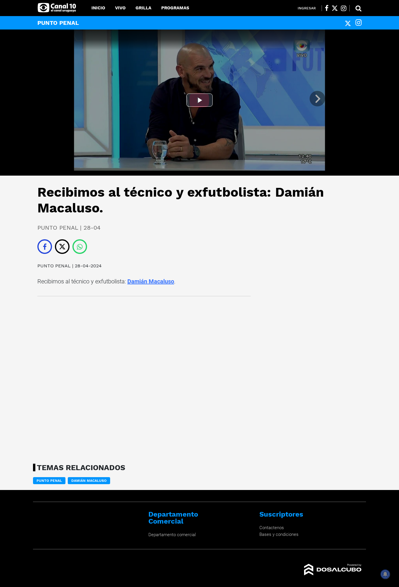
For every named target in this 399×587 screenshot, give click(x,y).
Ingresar (307, 8)
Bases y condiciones (279, 534)
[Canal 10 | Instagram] (343, 8)
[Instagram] (358, 22)
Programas (175, 8)
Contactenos (271, 527)
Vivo (120, 8)
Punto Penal (49, 481)
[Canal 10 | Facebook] (326, 8)
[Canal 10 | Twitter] (334, 8)
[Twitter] (348, 22)
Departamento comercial (172, 534)
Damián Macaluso (150, 281)
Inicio (98, 8)
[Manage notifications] (385, 574)
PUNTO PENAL (54, 266)
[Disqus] (144, 378)
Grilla (143, 8)
